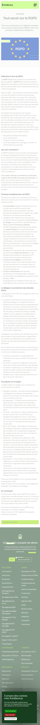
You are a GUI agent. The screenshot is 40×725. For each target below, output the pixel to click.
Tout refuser (10, 715)
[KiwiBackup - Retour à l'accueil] (8, 5)
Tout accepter (10, 711)
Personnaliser (10, 719)
